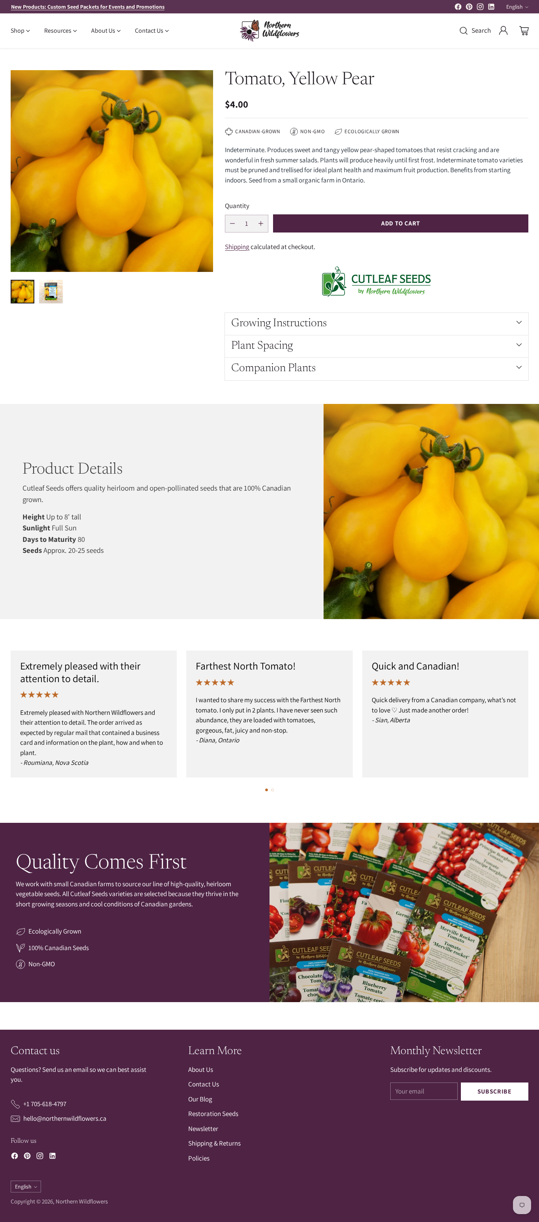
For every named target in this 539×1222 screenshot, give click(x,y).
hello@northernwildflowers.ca (65, 1118)
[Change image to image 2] (51, 291)
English (514, 6)
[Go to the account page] (503, 30)
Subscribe (494, 1091)
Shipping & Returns (214, 1143)
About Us (200, 1069)
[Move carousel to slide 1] (266, 790)
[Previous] (13, 714)
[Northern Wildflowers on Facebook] (458, 8)
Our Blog (200, 1099)
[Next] (526, 714)
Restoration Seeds (213, 1113)
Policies (199, 1158)
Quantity (237, 205)
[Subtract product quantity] (232, 223)
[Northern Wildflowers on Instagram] (480, 8)
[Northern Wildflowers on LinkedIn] (491, 8)
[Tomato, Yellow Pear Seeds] (112, 171)
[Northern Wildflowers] (269, 31)
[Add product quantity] (261, 223)
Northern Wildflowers (82, 1201)
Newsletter (203, 1128)
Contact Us (203, 1084)
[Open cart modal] (524, 30)
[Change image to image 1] (22, 291)
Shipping (237, 246)
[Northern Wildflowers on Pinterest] (469, 8)
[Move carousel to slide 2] (272, 790)
